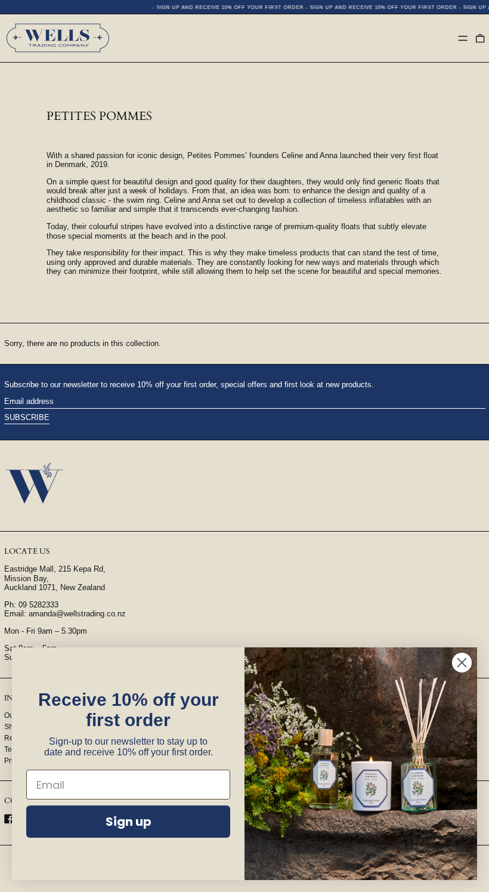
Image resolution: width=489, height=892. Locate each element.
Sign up (128, 821)
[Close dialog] (461, 662)
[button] (480, 38)
